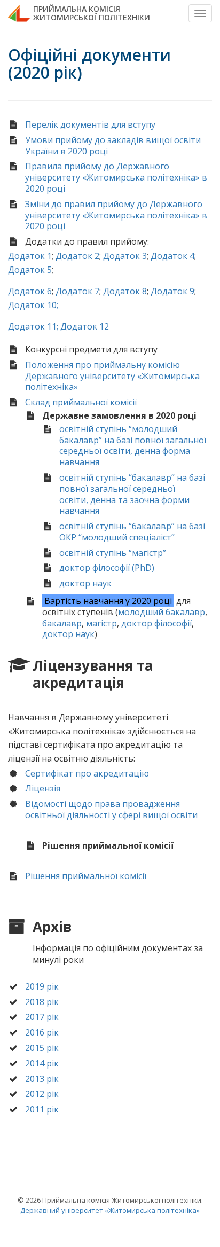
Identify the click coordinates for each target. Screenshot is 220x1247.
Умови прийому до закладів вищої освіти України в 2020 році (113, 145)
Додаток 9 (172, 291)
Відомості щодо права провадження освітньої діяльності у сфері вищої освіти (111, 809)
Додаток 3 (125, 256)
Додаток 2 (77, 256)
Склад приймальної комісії (81, 402)
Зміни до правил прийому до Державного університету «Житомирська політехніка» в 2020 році (116, 215)
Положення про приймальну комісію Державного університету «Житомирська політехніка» (112, 376)
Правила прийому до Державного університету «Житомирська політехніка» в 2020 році (116, 177)
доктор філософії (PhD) (106, 568)
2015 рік (42, 1048)
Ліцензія (42, 788)
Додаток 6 (30, 291)
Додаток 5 (30, 270)
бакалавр (62, 623)
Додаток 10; (33, 305)
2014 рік (42, 1063)
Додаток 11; (33, 326)
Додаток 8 (125, 291)
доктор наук (85, 583)
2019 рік (42, 986)
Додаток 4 (172, 256)
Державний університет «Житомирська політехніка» (110, 1210)
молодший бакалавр (161, 612)
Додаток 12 (84, 326)
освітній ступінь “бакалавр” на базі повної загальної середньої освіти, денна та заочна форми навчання (132, 494)
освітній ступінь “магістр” (112, 553)
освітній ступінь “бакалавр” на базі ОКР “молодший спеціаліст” (132, 531)
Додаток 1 (30, 256)
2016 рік (42, 1032)
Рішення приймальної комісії (85, 876)
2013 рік (42, 1079)
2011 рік (42, 1109)
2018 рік (42, 1002)
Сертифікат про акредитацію (87, 773)
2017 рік (42, 1017)
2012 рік (42, 1094)
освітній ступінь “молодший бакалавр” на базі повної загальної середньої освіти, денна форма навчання (132, 445)
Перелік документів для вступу (90, 124)
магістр (101, 623)
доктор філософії (156, 623)
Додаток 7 (77, 291)
